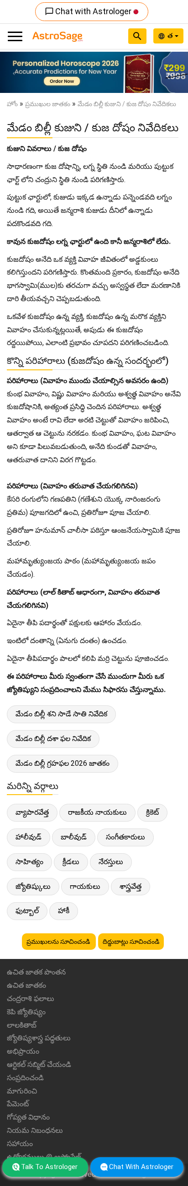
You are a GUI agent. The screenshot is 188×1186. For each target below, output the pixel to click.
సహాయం (20, 1143)
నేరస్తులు (111, 861)
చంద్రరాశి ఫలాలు (30, 998)
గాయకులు (85, 886)
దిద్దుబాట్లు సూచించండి (131, 941)
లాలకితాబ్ (22, 1025)
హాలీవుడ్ (29, 837)
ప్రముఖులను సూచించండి (58, 941)
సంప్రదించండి (25, 1077)
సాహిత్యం (29, 861)
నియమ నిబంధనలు (35, 1130)
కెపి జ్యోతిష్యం (26, 1011)
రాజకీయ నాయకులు (97, 812)
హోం (12, 104)
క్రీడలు (71, 861)
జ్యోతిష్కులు (33, 886)
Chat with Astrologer (89, 11)
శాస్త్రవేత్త (130, 886)
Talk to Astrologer (49, 1167)
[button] (14, 72)
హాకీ (63, 910)
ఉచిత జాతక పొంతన (36, 972)
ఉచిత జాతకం (26, 985)
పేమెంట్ (18, 1103)
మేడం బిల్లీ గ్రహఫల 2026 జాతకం (63, 763)
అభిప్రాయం (23, 1051)
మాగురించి (22, 1091)
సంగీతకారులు (125, 837)
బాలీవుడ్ (74, 837)
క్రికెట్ (152, 812)
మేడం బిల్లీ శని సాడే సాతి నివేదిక (61, 713)
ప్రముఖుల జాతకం (47, 104)
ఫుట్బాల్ (27, 910)
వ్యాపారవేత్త (32, 812)
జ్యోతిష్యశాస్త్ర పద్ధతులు (39, 1038)
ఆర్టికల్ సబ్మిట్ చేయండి (39, 1064)
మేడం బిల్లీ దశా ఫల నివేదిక (53, 738)
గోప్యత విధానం (28, 1117)
